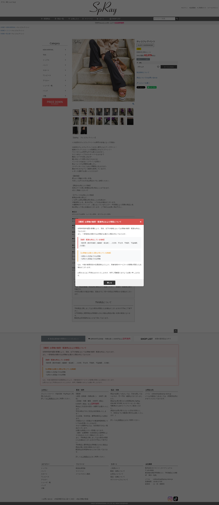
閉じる (109, 283)
